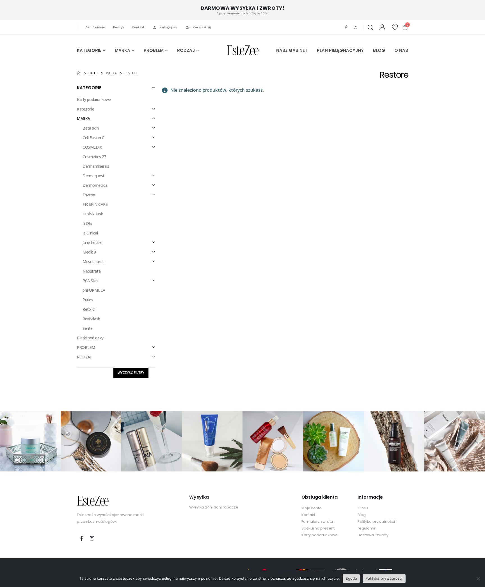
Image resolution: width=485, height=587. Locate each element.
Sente (88, 328)
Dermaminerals (96, 166)
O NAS (401, 50)
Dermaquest (93, 175)
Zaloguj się (168, 27)
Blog (362, 514)
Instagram (92, 538)
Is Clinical (90, 233)
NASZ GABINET (292, 50)
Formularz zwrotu (317, 521)
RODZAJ (186, 50)
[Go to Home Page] (79, 73)
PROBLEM (154, 50)
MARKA (122, 50)
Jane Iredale (92, 242)
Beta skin (91, 128)
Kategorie (85, 109)
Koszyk (118, 27)
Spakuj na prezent (318, 528)
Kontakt (138, 27)
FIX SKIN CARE (95, 204)
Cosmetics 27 (94, 156)
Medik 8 (89, 252)
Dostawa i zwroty (373, 535)
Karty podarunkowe (94, 99)
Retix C (89, 309)
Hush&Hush (93, 214)
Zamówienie (95, 27)
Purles (88, 299)
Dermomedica (95, 185)
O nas (363, 508)
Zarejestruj (202, 27)
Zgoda (351, 578)
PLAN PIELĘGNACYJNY (340, 50)
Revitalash (91, 318)
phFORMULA (94, 290)
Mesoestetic (93, 261)
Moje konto (311, 508)
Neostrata (91, 271)
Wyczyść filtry (131, 372)
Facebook (81, 538)
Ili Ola (87, 223)
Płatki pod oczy (90, 337)
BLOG (379, 50)
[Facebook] (346, 27)
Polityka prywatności (384, 578)
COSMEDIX (92, 147)
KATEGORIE (89, 50)
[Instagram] (355, 27)
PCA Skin (90, 280)
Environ (89, 194)
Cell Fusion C (93, 137)
